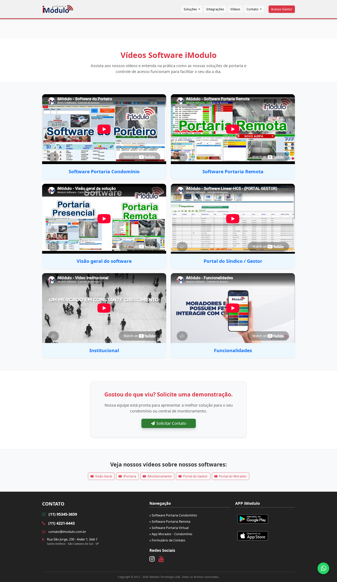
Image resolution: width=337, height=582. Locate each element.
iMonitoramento (159, 476)
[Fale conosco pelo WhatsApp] (323, 568)
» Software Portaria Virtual (169, 528)
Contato (253, 9)
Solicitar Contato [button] (171, 423)
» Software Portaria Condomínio (173, 515)
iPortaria (129, 476)
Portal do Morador (233, 476)
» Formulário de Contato (167, 540)
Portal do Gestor (195, 476)
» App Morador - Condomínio (170, 534)
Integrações (215, 9)
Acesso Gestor (281, 9)
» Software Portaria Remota (169, 521)
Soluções (191, 9)
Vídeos (235, 9)
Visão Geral (103, 476)
